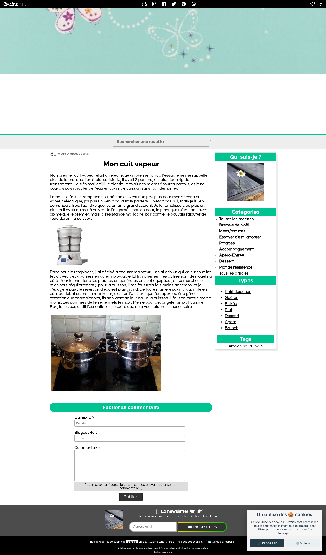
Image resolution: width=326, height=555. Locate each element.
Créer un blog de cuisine (197, 548)
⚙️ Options (303, 543)
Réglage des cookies (189, 541)
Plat (228, 310)
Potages (227, 243)
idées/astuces (232, 231)
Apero (230, 322)
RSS (171, 541)
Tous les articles (234, 273)
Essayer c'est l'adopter (240, 237)
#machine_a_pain (246, 346)
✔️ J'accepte (267, 543)
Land (156, 541)
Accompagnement (236, 249)
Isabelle (132, 541)
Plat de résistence (235, 267)
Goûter (231, 298)
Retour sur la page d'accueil (73, 153)
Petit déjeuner (238, 291)
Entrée (231, 304)
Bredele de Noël (234, 225)
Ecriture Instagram (163, 552)
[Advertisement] (163, 103)
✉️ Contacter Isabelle (221, 541)
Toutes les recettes (236, 219)
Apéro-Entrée (231, 255)
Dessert (226, 261)
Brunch (231, 328)
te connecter (139, 484)
